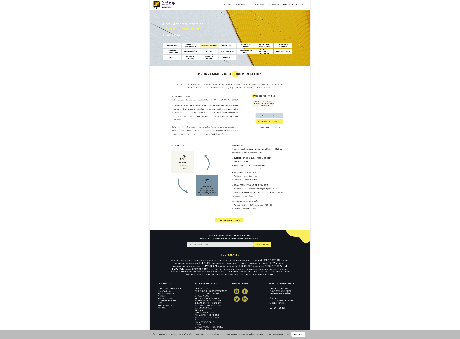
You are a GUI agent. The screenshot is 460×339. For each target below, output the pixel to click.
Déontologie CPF (166, 305)
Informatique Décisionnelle (210, 301)
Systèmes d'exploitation (208, 305)
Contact (304, 4)
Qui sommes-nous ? (166, 293)
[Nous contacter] (237, 291)
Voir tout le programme (229, 220)
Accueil (227, 4)
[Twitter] (237, 299)
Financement (274, 4)
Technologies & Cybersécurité (211, 291)
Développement (203, 296)
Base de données (203, 308)
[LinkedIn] (245, 299)
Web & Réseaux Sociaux (207, 298)
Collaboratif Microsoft (208, 303)
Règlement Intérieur (167, 301)
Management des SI (205, 322)
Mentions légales (165, 298)
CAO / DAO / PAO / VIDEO (207, 293)
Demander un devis (269, 116)
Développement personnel (209, 327)
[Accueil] (165, 4)
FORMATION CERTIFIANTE (207, 329)
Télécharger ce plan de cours (269, 121)
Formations (240, 4)
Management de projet (207, 315)
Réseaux (199, 310)
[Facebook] (245, 291)
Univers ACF (289, 4)
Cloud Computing (204, 313)
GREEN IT (199, 325)
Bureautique (202, 289)
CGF (160, 303)
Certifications (257, 4)
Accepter (298, 334)
